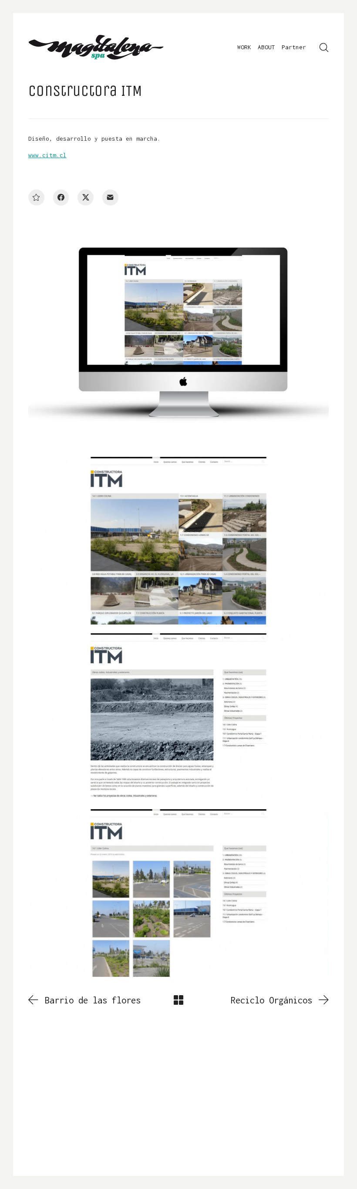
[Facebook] (61, 197)
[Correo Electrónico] (110, 197)
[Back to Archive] (178, 1000)
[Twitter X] (85, 197)
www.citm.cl (47, 155)
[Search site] (324, 47)
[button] (36, 197)
